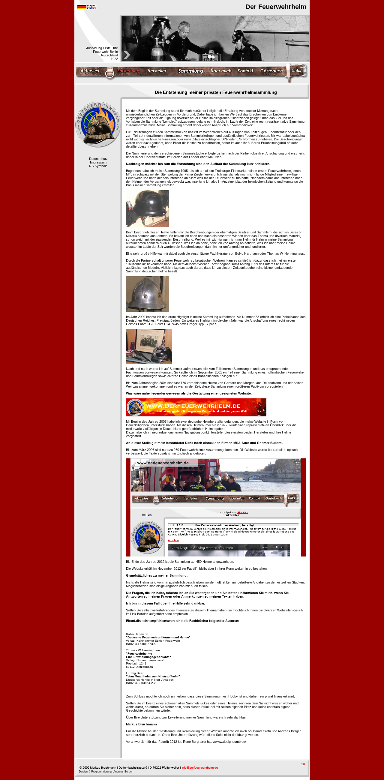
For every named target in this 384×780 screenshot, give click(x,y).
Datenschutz (98, 158)
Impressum (98, 162)
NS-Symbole (98, 166)
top (303, 763)
